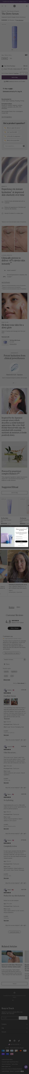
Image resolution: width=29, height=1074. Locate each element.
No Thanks (21, 543)
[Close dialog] (27, 528)
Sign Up (21, 541)
